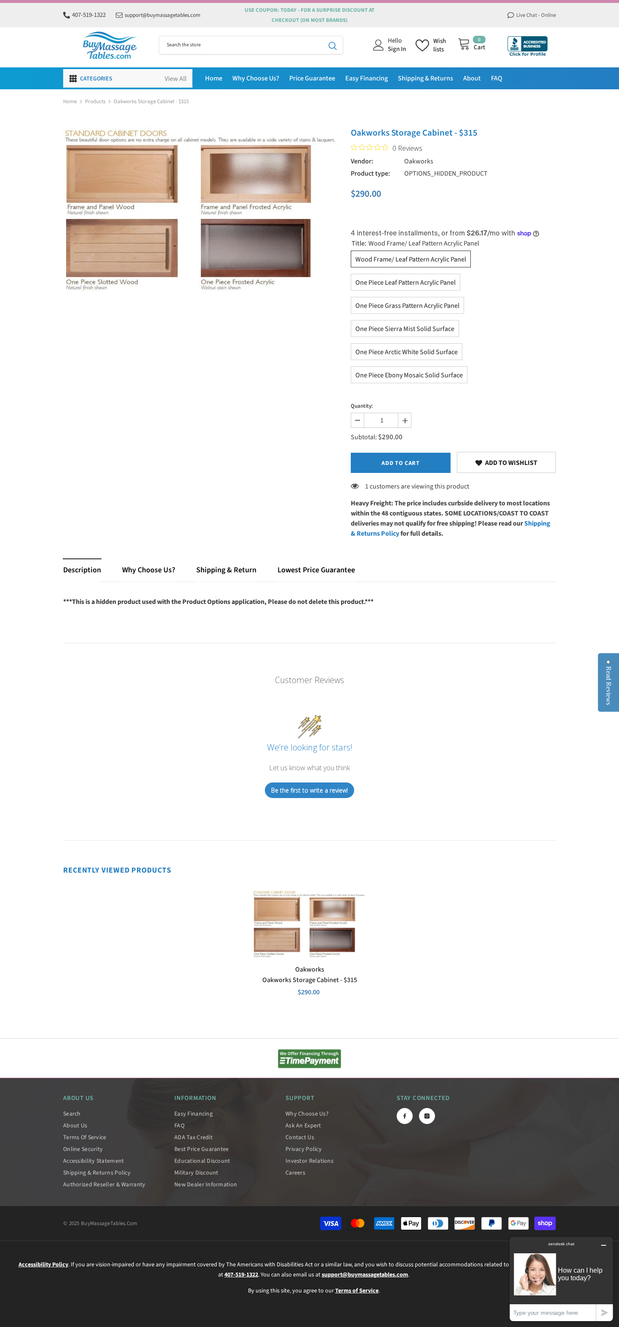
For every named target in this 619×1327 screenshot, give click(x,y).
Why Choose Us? (148, 570)
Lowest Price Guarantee (316, 570)
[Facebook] (405, 1116)
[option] (200, 210)
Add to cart (401, 463)
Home (70, 101)
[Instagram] (427, 1116)
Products (95, 101)
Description (82, 570)
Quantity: (362, 406)
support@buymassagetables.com (162, 15)
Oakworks (418, 161)
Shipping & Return (226, 570)
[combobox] (241, 45)
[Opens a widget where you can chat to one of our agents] (561, 1279)
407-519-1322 (89, 15)
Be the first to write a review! (309, 790)
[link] (506, 462)
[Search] (251, 45)
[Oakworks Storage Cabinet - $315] (309, 924)
